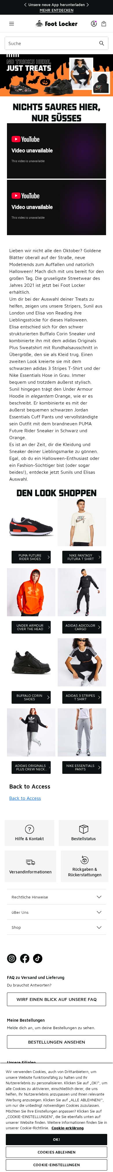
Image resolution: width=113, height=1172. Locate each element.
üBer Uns (20, 912)
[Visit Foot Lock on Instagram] (12, 958)
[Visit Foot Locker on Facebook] (25, 958)
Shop (16, 927)
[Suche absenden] (101, 43)
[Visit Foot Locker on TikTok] (38, 958)
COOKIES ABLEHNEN (56, 1152)
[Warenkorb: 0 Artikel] (103, 23)
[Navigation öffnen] (11, 23)
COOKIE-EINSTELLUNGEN (56, 1164)
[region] (56, 7)
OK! (56, 1139)
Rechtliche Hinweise (30, 896)
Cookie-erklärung (68, 1128)
